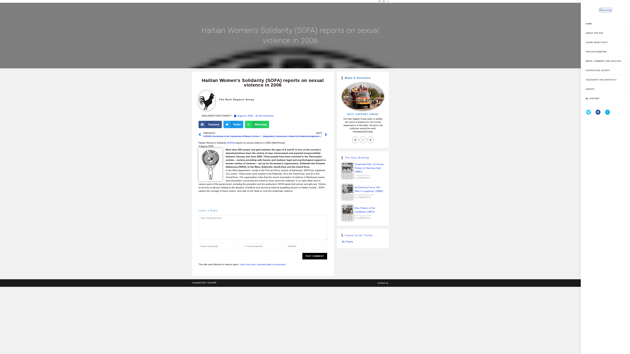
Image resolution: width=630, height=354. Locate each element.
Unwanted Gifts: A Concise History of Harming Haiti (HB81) (369, 168)
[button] (210, 124)
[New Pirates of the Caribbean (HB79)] (347, 213)
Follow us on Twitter (359, 235)
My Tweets (347, 241)
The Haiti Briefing (357, 157)
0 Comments (362, 178)
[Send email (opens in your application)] (607, 112)
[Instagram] (363, 140)
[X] (588, 112)
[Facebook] (598, 112)
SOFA (231, 142)
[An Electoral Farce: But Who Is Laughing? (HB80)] (347, 192)
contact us (383, 283)
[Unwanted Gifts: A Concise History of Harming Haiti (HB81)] (347, 171)
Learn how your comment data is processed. (263, 264)
